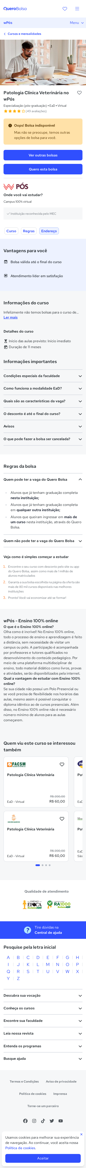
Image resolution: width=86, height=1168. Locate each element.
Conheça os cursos (19, 1008)
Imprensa (60, 1094)
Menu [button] (74, 22)
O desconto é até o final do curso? (32, 413)
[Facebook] (25, 1120)
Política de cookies (32, 1094)
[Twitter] (51, 1120)
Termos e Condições (24, 1081)
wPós (8, 22)
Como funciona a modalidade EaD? (33, 388)
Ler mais (11, 317)
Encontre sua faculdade (23, 1020)
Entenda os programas (22, 1046)
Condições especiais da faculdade (32, 376)
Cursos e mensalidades (24, 34)
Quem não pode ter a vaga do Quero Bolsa (39, 541)
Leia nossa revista (19, 1033)
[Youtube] (60, 1120)
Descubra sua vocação (22, 995)
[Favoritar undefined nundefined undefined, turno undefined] (79, 93)
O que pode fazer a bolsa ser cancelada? (37, 439)
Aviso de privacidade (61, 1081)
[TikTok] (43, 1120)
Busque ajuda (15, 1058)
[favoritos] (65, 9)
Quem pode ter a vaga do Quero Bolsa (35, 479)
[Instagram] (34, 1120)
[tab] (38, 865)
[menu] (77, 9)
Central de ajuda (48, 932)
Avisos (9, 426)
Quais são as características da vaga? (34, 401)
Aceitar (43, 1158)
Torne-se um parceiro (43, 1106)
